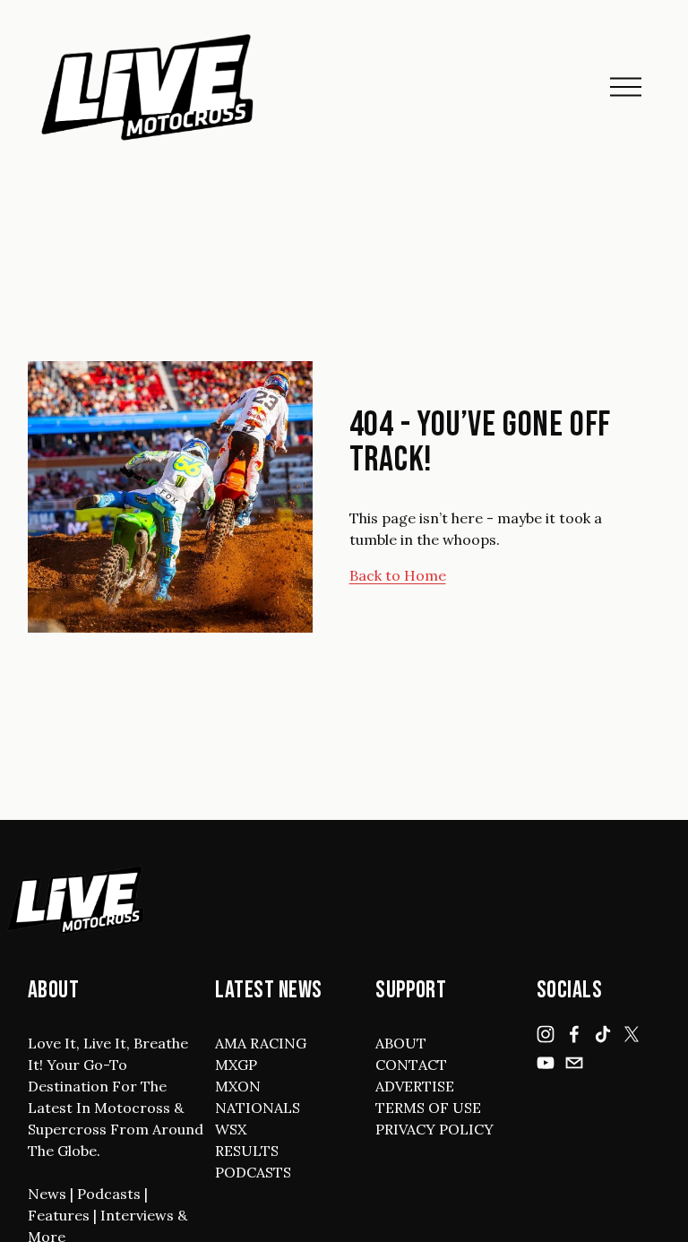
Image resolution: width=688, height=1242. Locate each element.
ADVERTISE (414, 1086)
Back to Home (397, 575)
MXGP (236, 1065)
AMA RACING (260, 1043)
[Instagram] (546, 1034)
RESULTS (247, 1151)
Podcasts (109, 1194)
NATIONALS (257, 1108)
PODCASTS (253, 1172)
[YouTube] (546, 1063)
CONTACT (411, 1065)
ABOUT (400, 1043)
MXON (238, 1086)
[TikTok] (603, 1034)
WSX (230, 1129)
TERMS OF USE (428, 1108)
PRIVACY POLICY (434, 1129)
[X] (632, 1034)
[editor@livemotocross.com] (574, 1063)
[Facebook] (574, 1034)
